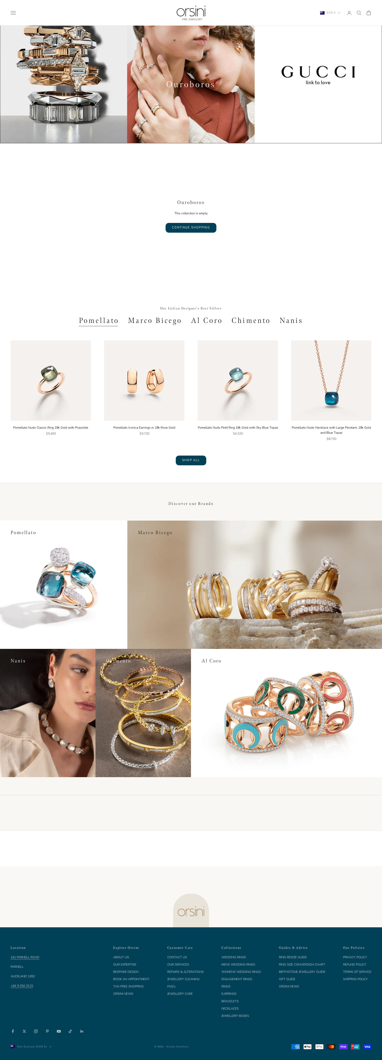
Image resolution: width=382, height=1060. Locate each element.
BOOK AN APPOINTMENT (131, 979)
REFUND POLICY (354, 964)
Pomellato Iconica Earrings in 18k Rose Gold (144, 428)
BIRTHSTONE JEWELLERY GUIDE (302, 972)
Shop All (191, 460)
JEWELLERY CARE (180, 994)
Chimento (251, 320)
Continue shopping (191, 228)
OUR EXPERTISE (124, 964)
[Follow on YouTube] (59, 1031)
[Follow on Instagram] (36, 1031)
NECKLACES (230, 1008)
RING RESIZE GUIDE (293, 957)
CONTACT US (177, 957)
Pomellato (99, 320)
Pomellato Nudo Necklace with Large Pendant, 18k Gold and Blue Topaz (331, 430)
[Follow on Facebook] (13, 1031)
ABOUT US (121, 957)
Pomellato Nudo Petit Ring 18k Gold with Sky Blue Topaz (238, 428)
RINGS (226, 986)
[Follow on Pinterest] (47, 1031)
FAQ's (171, 986)
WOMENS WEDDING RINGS (241, 972)
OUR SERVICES (178, 964)
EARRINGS (229, 994)
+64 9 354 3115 (22, 986)
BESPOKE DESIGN (126, 972)
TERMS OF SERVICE (357, 972)
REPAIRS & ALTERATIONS (185, 972)
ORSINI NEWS (123, 994)
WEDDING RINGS (234, 957)
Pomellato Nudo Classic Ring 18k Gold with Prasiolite (50, 428)
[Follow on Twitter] (24, 1031)
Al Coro (207, 320)
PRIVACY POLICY (355, 957)
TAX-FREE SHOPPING (128, 986)
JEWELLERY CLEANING (183, 979)
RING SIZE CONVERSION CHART (302, 964)
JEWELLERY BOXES (235, 1016)
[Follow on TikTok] (70, 1031)
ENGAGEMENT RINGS (237, 979)
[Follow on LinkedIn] (82, 1031)
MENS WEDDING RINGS (238, 964)
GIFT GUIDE (287, 979)
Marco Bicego (155, 320)
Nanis (291, 320)
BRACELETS (230, 1001)
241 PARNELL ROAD (25, 957)
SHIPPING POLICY (355, 979)
